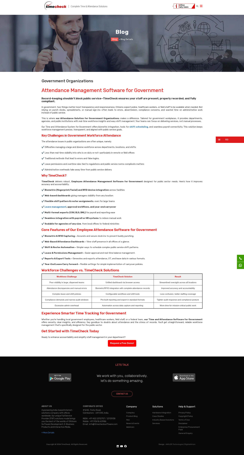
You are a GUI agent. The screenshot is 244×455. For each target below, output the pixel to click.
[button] (230, 140)
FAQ (128, 420)
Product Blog (132, 416)
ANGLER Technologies (174, 444)
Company (130, 413)
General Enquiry (185, 433)
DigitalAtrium (190, 444)
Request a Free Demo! (122, 343)
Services (156, 423)
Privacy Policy (184, 413)
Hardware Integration (161, 413)
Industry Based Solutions (163, 420)
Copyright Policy (185, 416)
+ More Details (48, 432)
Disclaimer (183, 423)
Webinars (130, 427)
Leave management (55, 207)
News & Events (132, 423)
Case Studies (158, 416)
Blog (114, 39)
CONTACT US (122, 394)
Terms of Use (184, 420)
